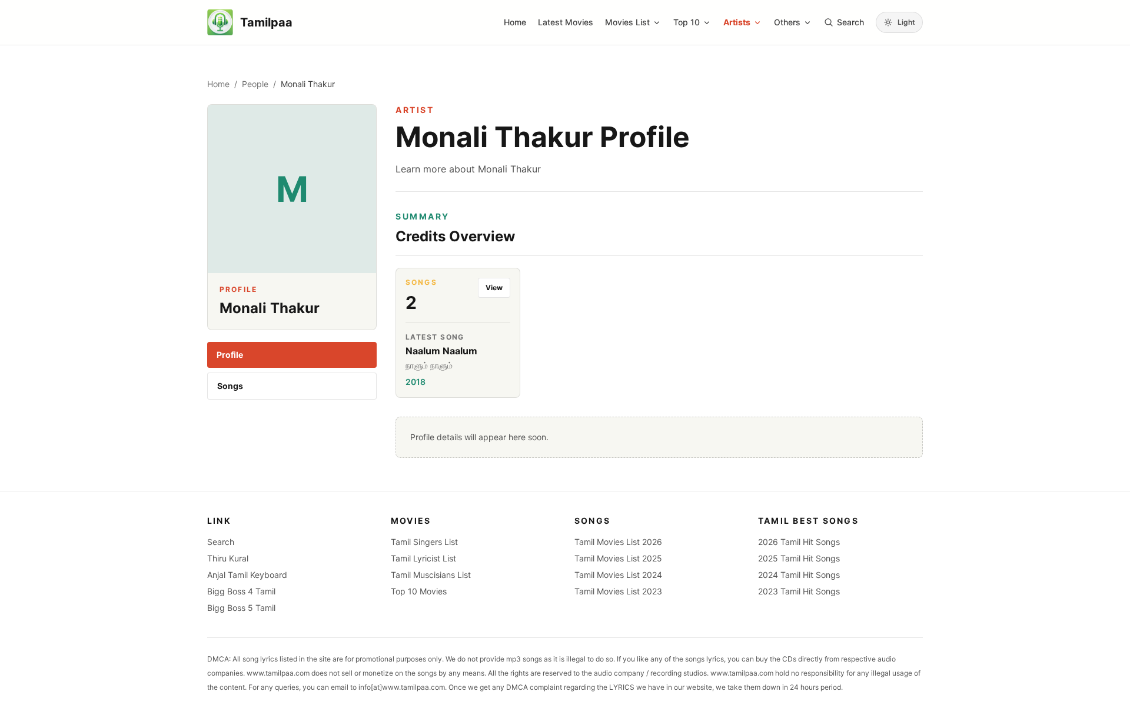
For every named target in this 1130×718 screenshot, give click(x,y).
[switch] (899, 22)
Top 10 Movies (419, 591)
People (255, 84)
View (494, 287)
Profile (230, 355)
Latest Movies (565, 22)
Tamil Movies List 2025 (618, 558)
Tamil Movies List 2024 (618, 575)
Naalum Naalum (441, 351)
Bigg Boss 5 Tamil (241, 608)
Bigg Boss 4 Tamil (241, 591)
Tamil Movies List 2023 (618, 591)
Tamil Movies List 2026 (618, 542)
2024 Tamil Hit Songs (799, 575)
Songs (230, 386)
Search (220, 542)
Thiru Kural (227, 558)
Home (515, 22)
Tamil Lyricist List (423, 558)
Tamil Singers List (424, 542)
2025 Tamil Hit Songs (799, 558)
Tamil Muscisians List (431, 575)
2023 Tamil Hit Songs (799, 591)
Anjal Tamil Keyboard (247, 575)
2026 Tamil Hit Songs (799, 542)
